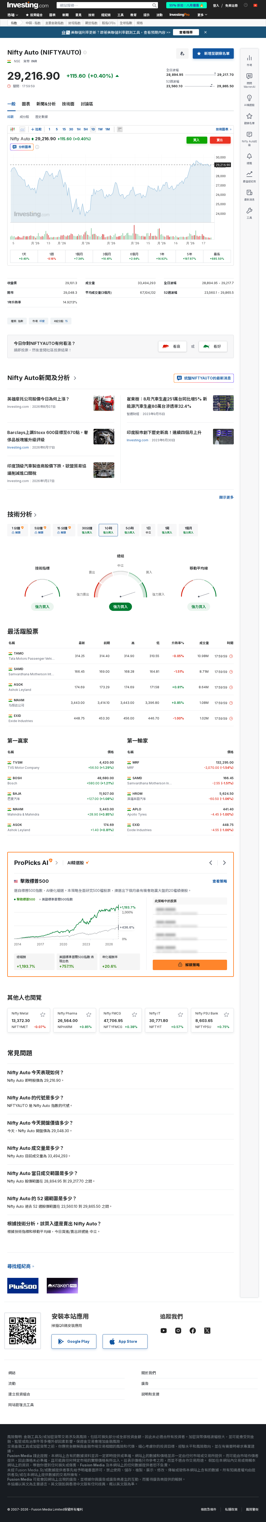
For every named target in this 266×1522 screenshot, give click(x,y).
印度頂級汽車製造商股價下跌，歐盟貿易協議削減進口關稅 (46, 469)
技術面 (68, 103)
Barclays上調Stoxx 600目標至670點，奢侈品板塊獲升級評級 (47, 436)
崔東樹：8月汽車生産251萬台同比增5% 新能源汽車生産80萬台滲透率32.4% (167, 402)
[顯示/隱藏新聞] (120, 129)
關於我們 (148, 1373)
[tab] (17, 530)
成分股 (24, 117)
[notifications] (246, 5)
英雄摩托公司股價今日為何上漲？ (38, 399)
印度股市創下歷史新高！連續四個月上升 (164, 432)
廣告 (145, 1383)
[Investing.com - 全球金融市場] (27, 5)
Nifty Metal (20, 1013)
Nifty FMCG (112, 1013)
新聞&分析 (46, 103)
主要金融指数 (54, 23)
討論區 (87, 103)
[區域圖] (22, 129)
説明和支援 (150, 1394)
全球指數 (126, 23)
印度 (42, 321)
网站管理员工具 (21, 1405)
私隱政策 (231, 1509)
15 (66, 321)
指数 (14, 23)
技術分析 (19, 514)
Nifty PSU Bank (206, 1013)
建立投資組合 (19, 1394)
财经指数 (74, 23)
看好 (217, 346)
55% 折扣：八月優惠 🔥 (186, 5)
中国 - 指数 (33, 23)
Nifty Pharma (67, 1013)
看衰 (176, 346)
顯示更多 (226, 497)
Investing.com (18, 447)
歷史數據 (41, 117)
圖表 (26, 103)
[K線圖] (12, 129)
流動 (12, 1383)
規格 (140, 23)
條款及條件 (208, 1509)
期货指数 (91, 23)
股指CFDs (108, 23)
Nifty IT (155, 1013)
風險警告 (252, 1509)
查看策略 (219, 881)
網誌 (12, 1373)
